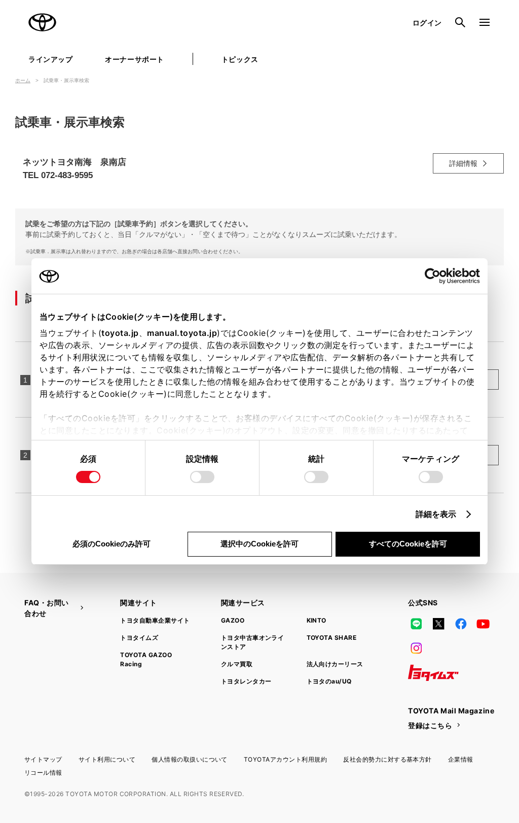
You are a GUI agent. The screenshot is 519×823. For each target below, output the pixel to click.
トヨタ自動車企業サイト (155, 620)
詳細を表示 (436, 514)
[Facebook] (461, 624)
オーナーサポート (134, 59)
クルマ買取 (236, 664)
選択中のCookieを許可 (259, 543)
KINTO (316, 620)
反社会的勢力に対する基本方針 (387, 759)
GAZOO (232, 620)
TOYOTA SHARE (332, 637)
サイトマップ (43, 759)
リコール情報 (43, 772)
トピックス (239, 59)
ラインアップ (50, 59)
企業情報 (460, 759)
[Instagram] (416, 648)
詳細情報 (463, 163)
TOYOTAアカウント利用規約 (285, 759)
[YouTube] (483, 624)
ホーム (22, 80)
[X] (438, 624)
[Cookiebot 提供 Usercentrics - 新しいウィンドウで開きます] (435, 276)
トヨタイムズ (139, 637)
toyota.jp (120, 333)
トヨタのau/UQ (329, 681)
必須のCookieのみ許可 (111, 543)
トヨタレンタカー (246, 681)
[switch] (202, 477)
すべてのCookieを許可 (408, 543)
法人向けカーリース (335, 664)
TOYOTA (42, 22)
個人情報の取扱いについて (190, 759)
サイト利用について (107, 759)
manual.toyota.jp (182, 333)
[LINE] (416, 624)
